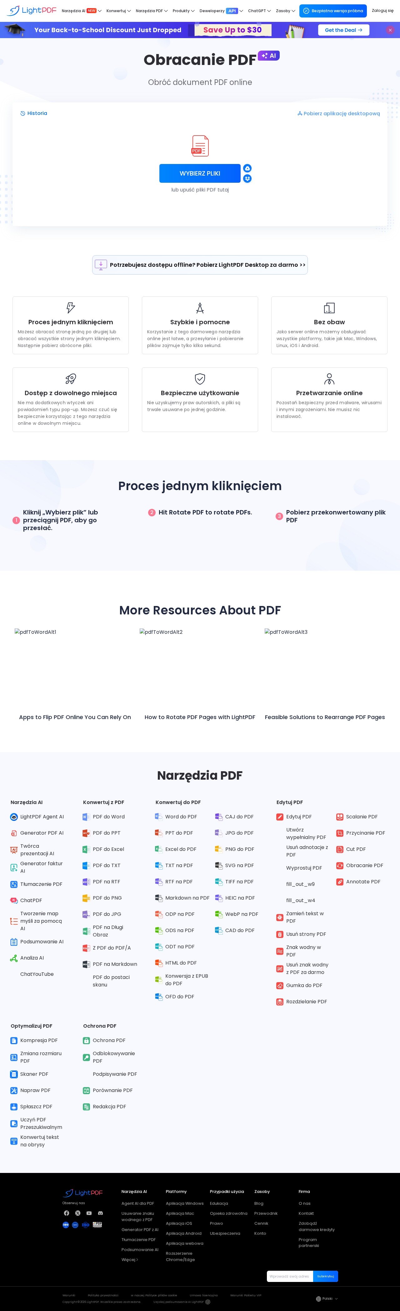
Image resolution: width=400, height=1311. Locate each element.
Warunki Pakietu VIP (245, 1295)
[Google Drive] (247, 168)
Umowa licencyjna (204, 1295)
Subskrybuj (325, 1276)
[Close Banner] (390, 30)
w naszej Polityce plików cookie (154, 1295)
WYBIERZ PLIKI (200, 173)
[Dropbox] (247, 178)
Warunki (68, 1295)
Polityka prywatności (103, 1295)
